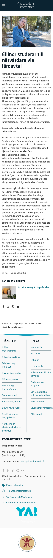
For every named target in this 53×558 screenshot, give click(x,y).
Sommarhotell (9, 395)
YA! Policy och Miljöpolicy (19, 497)
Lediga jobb (37, 366)
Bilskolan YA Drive (11, 357)
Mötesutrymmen (10, 379)
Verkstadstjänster (11, 401)
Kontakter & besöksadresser (21, 502)
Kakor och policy (14, 485)
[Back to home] (26, 5)
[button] (3, 5)
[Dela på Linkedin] (17, 306)
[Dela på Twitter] (8, 306)
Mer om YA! (36, 347)
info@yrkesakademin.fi (32, 461)
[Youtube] (22, 470)
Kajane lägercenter (11, 373)
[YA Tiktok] (13, 470)
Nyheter (35, 360)
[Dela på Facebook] (3, 306)
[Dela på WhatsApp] (13, 306)
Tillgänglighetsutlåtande (18, 490)
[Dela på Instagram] (17, 470)
